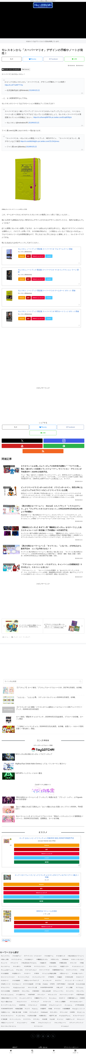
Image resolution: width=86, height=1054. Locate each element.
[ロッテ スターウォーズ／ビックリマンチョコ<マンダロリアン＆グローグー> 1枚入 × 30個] (7, 877)
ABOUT (14, 1047)
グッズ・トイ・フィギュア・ (12, 69)
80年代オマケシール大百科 (46, 911)
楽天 (28, 256)
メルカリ (49, 256)
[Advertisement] (43, 23)
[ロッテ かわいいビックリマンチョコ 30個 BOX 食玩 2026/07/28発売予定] (7, 841)
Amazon (22, 256)
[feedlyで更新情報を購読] (63, 446)
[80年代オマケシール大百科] (7, 916)
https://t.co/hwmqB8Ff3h (42, 117)
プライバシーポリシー (71, 1047)
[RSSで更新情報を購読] (43, 451)
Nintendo (26, 69)
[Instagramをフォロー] (63, 441)
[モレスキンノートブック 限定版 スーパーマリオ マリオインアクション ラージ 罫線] (9, 275)
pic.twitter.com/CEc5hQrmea (48, 141)
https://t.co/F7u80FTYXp (14, 85)
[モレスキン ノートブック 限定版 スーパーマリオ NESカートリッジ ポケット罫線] (9, 316)
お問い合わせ (43, 1047)
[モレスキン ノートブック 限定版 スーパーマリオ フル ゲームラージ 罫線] (9, 254)
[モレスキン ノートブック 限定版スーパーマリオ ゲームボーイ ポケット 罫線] (9, 296)
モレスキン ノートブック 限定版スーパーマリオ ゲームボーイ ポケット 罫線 (46, 290)
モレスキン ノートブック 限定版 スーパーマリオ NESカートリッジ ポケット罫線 (48, 311)
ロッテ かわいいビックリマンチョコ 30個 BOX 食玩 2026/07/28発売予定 (46, 838)
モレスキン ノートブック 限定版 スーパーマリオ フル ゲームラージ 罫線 (45, 249)
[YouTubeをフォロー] (22, 446)
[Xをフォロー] (22, 441)
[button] (80, 681)
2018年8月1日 (34, 90)
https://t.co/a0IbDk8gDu (29, 141)
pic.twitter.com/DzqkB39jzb (62, 117)
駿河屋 (46, 862)
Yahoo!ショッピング (38, 256)
